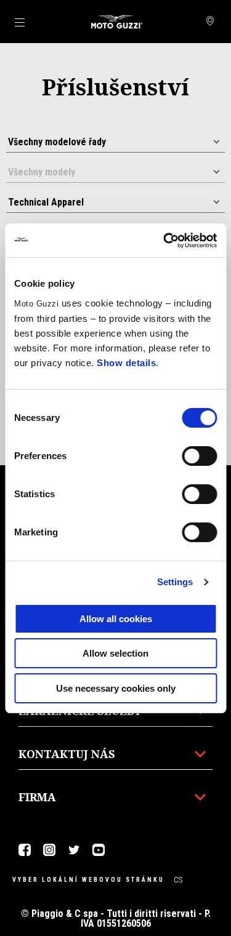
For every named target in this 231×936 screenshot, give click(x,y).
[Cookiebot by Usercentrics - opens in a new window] (164, 241)
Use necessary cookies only (116, 688)
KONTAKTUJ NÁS (66, 753)
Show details (126, 363)
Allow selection (115, 653)
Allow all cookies (115, 619)
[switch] (199, 456)
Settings (175, 582)
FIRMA (37, 797)
